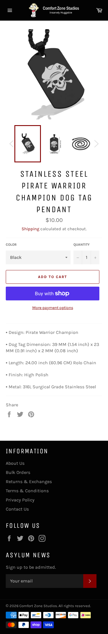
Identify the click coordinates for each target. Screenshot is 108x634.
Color (11, 245)
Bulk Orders (18, 472)
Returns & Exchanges (29, 481)
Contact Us (17, 509)
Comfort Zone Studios (38, 606)
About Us (15, 463)
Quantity (81, 245)
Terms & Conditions (27, 490)
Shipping (30, 228)
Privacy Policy (20, 500)
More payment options (52, 307)
